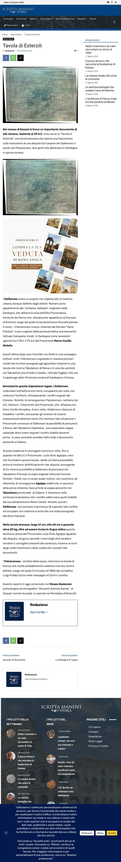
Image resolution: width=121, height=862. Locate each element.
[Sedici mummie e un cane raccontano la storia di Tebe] (10, 733)
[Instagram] (116, 2)
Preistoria (63, 757)
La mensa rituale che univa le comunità (101, 77)
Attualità (63, 803)
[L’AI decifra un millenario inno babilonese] (51, 784)
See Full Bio (37, 612)
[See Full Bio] (47, 612)
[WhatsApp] (13, 58)
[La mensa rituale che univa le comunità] (10, 778)
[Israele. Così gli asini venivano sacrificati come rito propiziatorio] (51, 759)
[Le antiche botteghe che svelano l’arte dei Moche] (10, 797)
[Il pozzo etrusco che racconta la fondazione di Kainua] (10, 756)
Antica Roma (16, 34)
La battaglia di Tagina (66, 659)
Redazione (9, 51)
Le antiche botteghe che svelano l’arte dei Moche (99, 89)
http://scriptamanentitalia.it (36, 679)
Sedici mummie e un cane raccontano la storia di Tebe (100, 49)
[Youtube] (108, 2)
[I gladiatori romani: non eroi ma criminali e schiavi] (51, 733)
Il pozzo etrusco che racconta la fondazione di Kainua (100, 64)
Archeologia (24, 730)
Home (5, 34)
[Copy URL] (20, 58)
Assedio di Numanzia (14, 659)
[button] (114, 22)
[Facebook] (112, 2)
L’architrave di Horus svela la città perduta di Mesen (101, 100)
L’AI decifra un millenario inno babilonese (65, 791)
